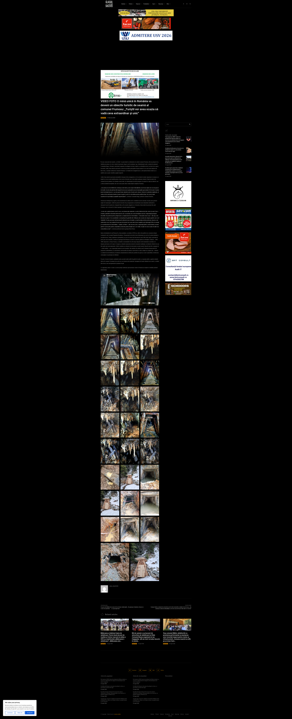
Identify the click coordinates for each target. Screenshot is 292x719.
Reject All (20, 712)
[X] (190, 4)
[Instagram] (187, 4)
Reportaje (103, 117)
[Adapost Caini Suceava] (178, 194)
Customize (10, 712)
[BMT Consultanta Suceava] (178, 268)
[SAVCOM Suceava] (178, 219)
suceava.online (117, 714)
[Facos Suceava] (178, 243)
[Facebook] (183, 4)
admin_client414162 (113, 586)
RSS (153, 670)
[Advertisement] (146, 52)
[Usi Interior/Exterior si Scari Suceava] (178, 289)
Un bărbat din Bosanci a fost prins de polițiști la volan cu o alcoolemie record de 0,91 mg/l (174, 150)
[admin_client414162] (104, 589)
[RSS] (150, 670)
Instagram (145, 670)
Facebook (134, 670)
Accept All (29, 712)
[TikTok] (158, 670)
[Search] (189, 124)
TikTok (162, 670)
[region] (19, 708)
